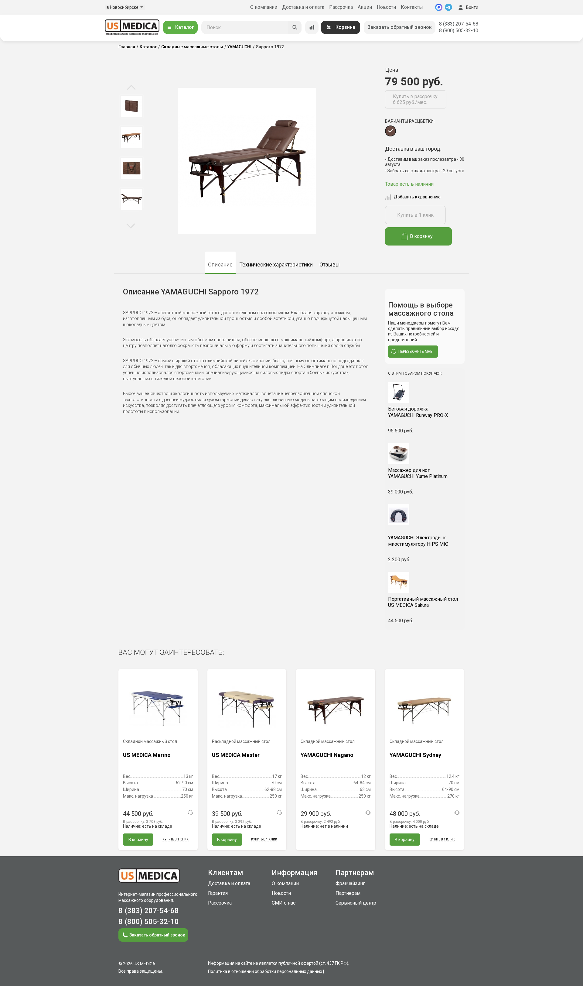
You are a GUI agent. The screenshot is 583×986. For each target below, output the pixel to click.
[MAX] (438, 7)
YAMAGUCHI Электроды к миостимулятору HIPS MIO (418, 541)
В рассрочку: (143, 821)
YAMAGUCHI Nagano (327, 755)
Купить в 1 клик (415, 215)
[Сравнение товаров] (312, 27)
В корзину (421, 236)
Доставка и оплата (303, 7)
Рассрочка (341, 7)
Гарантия (218, 893)
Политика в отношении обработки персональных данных (265, 971)
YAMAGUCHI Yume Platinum (418, 473)
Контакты (412, 7)
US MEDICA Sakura (423, 602)
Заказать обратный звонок (399, 27)
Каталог (184, 27)
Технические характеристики (276, 264)
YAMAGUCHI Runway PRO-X (418, 412)
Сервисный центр (356, 903)
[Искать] (295, 27)
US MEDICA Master (236, 755)
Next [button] (130, 225)
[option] (131, 106)
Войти (472, 7)
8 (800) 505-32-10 (458, 30)
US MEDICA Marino (147, 755)
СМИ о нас (283, 903)
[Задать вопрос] (190, 812)
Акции (365, 7)
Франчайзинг (350, 883)
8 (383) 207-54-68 (458, 24)
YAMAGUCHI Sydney (415, 755)
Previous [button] (131, 88)
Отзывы (329, 264)
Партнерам (348, 893)
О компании (263, 7)
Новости (386, 7)
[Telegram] (448, 7)
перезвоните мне (415, 351)
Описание (220, 264)
